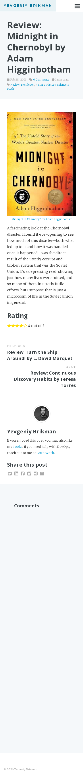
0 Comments (41, 79)
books (17, 447)
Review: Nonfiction (22, 84)
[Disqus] (41, 566)
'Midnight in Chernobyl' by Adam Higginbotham (41, 219)
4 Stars (40, 84)
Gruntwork (45, 453)
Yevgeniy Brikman (28, 6)
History (51, 84)
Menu (77, 6)
